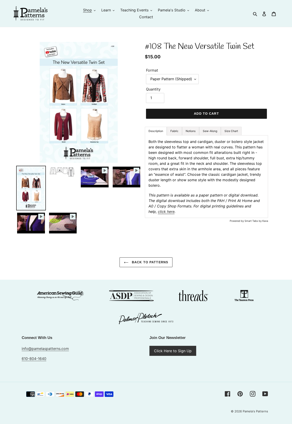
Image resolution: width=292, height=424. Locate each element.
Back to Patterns (149, 262)
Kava (265, 220)
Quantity (153, 89)
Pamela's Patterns (255, 411)
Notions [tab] (191, 131)
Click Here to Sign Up (173, 351)
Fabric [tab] (174, 131)
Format (152, 70)
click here (166, 211)
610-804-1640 (34, 358)
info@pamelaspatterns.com (45, 348)
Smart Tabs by (253, 220)
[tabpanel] (206, 176)
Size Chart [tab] (231, 131)
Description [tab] (156, 131)
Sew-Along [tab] (210, 131)
